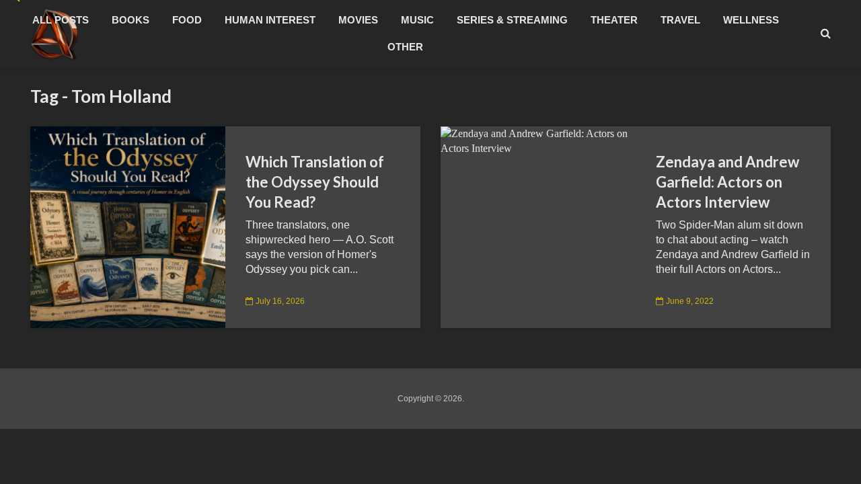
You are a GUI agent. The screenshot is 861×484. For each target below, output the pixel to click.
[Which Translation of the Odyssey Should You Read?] (127, 226)
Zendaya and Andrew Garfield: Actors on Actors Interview (727, 182)
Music (417, 20)
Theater (614, 20)
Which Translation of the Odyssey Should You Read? (315, 182)
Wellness (751, 20)
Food (187, 20)
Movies (358, 20)
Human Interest (270, 20)
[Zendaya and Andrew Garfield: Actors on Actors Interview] (538, 140)
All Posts (60, 20)
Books (130, 20)
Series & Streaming (512, 20)
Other (405, 46)
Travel (680, 20)
